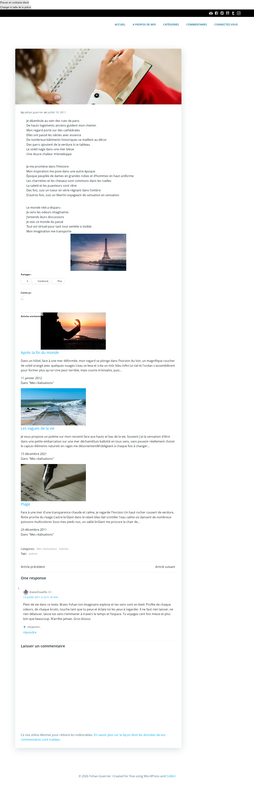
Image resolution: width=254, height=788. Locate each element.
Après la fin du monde (40, 352)
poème (33, 553)
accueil (120, 24)
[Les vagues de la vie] (53, 406)
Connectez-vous (226, 24)
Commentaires (196, 24)
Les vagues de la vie (37, 428)
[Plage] (53, 482)
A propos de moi (144, 24)
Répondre (29, 632)
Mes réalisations (47, 549)
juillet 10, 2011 (57, 112)
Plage (25, 504)
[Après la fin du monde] (73, 331)
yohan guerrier (34, 112)
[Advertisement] (213, 111)
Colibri (171, 776)
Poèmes (64, 549)
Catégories (171, 24)
